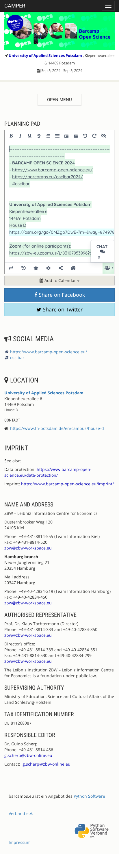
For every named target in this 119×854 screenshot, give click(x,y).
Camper (14, 6)
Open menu (59, 99)
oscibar (17, 357)
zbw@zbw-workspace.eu (28, 548)
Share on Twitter (62, 309)
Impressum (20, 842)
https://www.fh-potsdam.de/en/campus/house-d (57, 428)
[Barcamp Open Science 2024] (59, 31)
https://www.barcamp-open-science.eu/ (48, 351)
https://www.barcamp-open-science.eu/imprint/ (67, 484)
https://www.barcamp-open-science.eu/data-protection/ (48, 472)
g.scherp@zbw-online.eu (28, 755)
